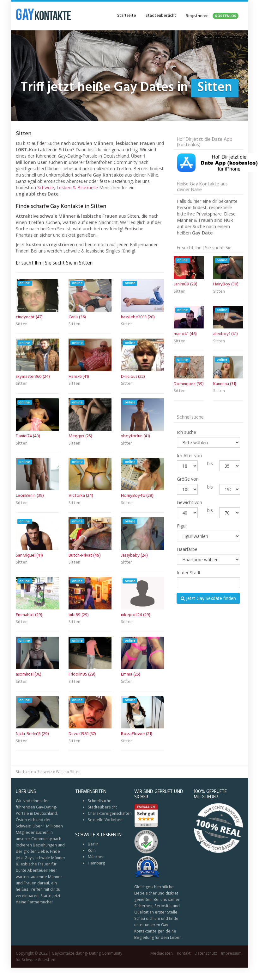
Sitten (21, 324)
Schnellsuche (99, 800)
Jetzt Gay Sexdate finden (210, 598)
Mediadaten (161, 953)
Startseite (126, 15)
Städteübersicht (161, 15)
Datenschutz (206, 953)
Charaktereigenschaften (110, 813)
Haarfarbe (187, 549)
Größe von (188, 479)
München (96, 856)
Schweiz (44, 771)
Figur (182, 526)
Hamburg (96, 863)
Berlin (93, 844)
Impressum (231, 953)
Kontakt (183, 953)
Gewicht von (189, 502)
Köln (92, 850)
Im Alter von (189, 455)
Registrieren (211, 16)
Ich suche (186, 432)
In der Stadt (189, 573)
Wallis (61, 771)
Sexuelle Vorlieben (105, 819)
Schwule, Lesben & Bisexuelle (67, 187)
